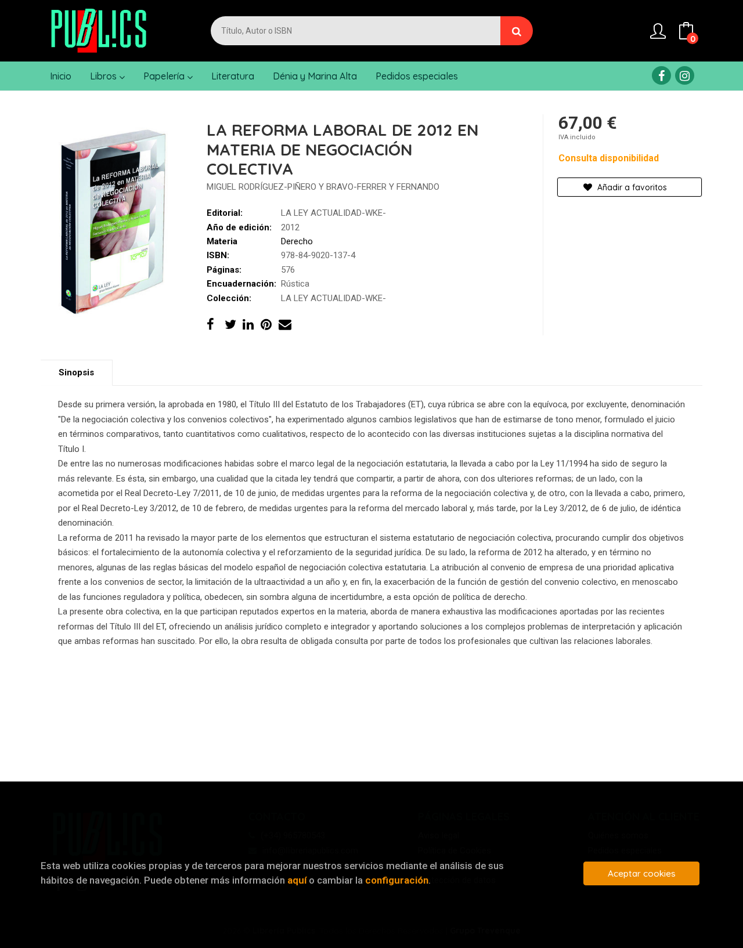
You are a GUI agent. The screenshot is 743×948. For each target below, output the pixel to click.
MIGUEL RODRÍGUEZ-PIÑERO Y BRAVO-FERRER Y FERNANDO (323, 187)
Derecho (297, 241)
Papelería (165, 76)
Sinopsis (76, 372)
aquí (296, 880)
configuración (396, 880)
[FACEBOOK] (661, 75)
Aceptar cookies (642, 873)
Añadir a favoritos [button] (631, 187)
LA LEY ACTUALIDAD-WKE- (333, 213)
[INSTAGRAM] (684, 75)
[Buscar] (516, 30)
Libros (104, 76)
